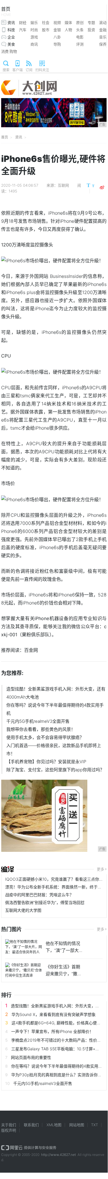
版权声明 (8, 1130)
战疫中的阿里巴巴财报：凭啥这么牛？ (39, 894)
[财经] (7, 869)
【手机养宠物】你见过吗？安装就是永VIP (46, 761)
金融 (103, 29)
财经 (22, 22)
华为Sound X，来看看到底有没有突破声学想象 (53, 1014)
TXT (94, 1124)
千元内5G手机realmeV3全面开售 (38, 721)
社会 (45, 22)
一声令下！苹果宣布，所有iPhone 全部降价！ (52, 1031)
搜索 (6, 70)
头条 (80, 29)
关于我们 (8, 1124)
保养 (103, 44)
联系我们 (31, 1124)
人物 (68, 29)
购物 (13, 51)
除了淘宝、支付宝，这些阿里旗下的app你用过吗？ (55, 769)
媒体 (68, 22)
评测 (80, 44)
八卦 (57, 37)
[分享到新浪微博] (102, 188)
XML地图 (54, 1124)
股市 (45, 29)
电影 (80, 37)
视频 (57, 22)
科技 (11, 29)
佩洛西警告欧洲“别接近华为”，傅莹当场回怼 (44, 902)
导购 (57, 44)
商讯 (34, 44)
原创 (80, 22)
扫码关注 (42, 70)
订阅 (29, 70)
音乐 (103, 37)
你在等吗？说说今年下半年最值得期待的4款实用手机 (55, 709)
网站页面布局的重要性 (31, 1057)
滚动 (103, 22)
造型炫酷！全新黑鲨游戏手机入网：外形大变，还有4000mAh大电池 (55, 693)
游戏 (34, 37)
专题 (91, 22)
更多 (100, 869)
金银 (57, 29)
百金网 (31, 650)
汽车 (22, 29)
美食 (11, 44)
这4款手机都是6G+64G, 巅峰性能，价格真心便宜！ (58, 1022)
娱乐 (34, 22)
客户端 (17, 70)
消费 (5, 51)
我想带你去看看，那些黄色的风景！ (40, 729)
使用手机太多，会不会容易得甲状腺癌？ (45, 737)
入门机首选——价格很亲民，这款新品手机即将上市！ (53, 749)
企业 (11, 37)
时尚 (34, 29)
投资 (91, 29)
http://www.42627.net (58, 1154)
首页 (6, 11)
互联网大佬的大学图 (23, 910)
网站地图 (76, 1124)
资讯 (11, 22)
